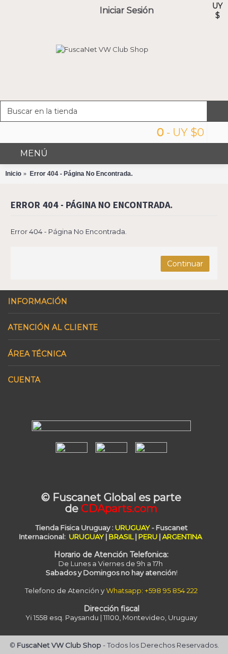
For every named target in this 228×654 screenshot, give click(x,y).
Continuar (185, 263)
